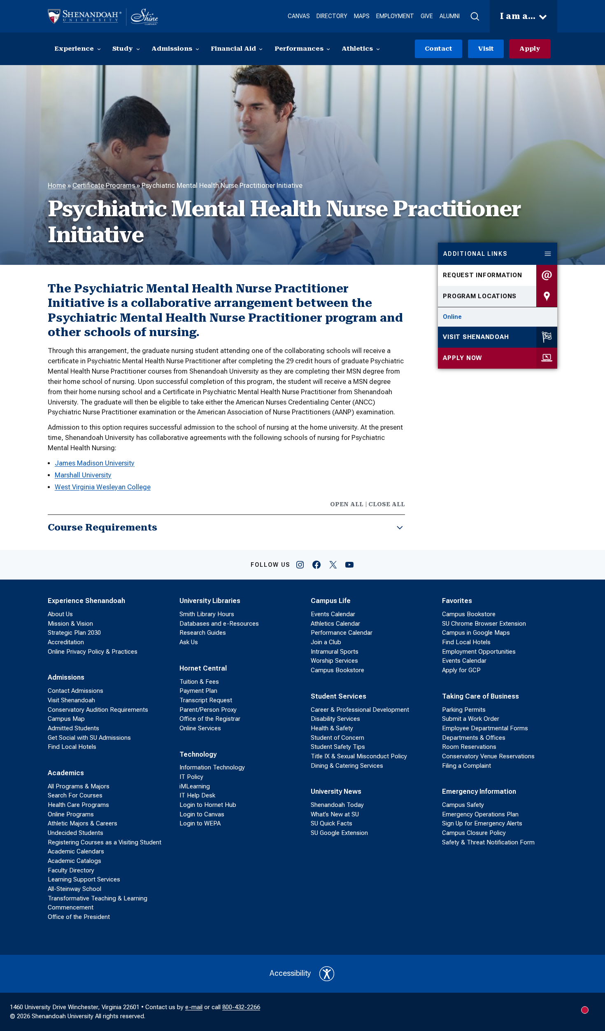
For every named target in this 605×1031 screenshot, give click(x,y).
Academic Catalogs (74, 861)
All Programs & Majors (78, 786)
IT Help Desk (197, 795)
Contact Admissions (75, 690)
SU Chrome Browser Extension (484, 623)
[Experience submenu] (99, 49)
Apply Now (462, 358)
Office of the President (79, 917)
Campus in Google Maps (476, 632)
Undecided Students (75, 833)
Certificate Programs (103, 185)
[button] (474, 16)
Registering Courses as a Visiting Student (104, 842)
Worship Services (334, 660)
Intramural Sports (334, 651)
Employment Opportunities (479, 651)
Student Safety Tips (338, 746)
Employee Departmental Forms (485, 728)
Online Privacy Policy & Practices (92, 651)
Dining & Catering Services (347, 765)
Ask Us (188, 642)
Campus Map (66, 718)
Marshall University (83, 475)
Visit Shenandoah (476, 337)
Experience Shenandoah (86, 601)
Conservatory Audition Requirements (98, 709)
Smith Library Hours (206, 614)
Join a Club (326, 642)
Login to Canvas (201, 814)
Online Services (200, 728)
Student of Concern (337, 737)
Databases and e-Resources (219, 623)
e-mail (193, 1007)
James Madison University (95, 463)
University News (336, 791)
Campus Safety (463, 805)
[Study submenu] (138, 49)
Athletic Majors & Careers (82, 823)
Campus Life (331, 601)
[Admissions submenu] (197, 49)
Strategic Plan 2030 (74, 632)
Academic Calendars (76, 851)
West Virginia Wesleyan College (103, 487)
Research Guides (202, 632)
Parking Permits (464, 709)
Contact (438, 48)
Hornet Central (203, 668)
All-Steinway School (74, 889)
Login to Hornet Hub (207, 805)
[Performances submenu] (328, 49)
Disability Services (335, 718)
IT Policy (191, 777)
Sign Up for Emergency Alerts (482, 823)
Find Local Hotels (72, 746)
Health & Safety (332, 728)
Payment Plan (198, 690)
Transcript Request (205, 700)
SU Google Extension (339, 833)
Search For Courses (75, 795)
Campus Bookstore (337, 670)
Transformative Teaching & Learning (97, 898)
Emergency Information (479, 791)
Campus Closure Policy (474, 833)
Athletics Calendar (335, 623)
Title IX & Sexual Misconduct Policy (359, 756)
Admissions (66, 677)
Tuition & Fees (199, 681)
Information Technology (212, 767)
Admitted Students (73, 728)
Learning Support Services (84, 879)
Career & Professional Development (360, 709)
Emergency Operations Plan (480, 814)
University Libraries (209, 601)
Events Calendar (333, 614)
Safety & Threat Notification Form (488, 842)
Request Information (482, 275)
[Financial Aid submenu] (261, 49)
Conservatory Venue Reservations (488, 756)
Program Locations (480, 296)
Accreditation (66, 642)
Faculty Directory (71, 870)
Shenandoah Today (337, 805)
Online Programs (71, 814)
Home (57, 185)
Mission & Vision (70, 623)
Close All (386, 504)
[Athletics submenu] (378, 49)
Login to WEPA (200, 823)
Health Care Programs (78, 805)
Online (452, 316)
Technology (197, 754)
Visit (486, 48)
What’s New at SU (335, 814)
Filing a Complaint (466, 765)
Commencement (70, 907)
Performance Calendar (341, 632)
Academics (66, 773)
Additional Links (475, 253)
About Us (60, 614)
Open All (346, 504)
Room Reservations (469, 746)
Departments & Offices (473, 737)
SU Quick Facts (331, 823)
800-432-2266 (241, 1007)
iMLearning (194, 786)
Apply (529, 48)
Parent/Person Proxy (208, 709)
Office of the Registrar (209, 718)
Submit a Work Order (470, 718)
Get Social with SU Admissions (89, 737)
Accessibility (290, 973)
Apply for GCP (461, 670)
